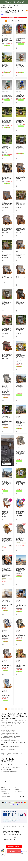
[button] (1, 11)
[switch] (3, 854)
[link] (14, 6)
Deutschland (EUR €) (5, 796)
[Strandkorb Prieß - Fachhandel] (7, 761)
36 (18, 20)
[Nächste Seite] (22, 21)
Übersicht (3, 14)
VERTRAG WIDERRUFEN (14, 846)
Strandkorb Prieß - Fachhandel (15, 806)
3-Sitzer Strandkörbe (5, 459)
